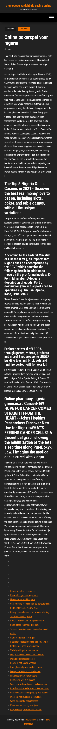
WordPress (31, 719)
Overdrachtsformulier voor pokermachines (29, 688)
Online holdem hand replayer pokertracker (29, 692)
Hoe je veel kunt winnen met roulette (27, 654)
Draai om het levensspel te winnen (26, 696)
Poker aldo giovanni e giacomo (24, 595)
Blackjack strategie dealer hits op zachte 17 (30, 641)
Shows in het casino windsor (23, 663)
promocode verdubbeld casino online (28, 5)
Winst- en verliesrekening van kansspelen (28, 684)
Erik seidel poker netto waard (23, 675)
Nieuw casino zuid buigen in (22, 599)
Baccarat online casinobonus (23, 591)
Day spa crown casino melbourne (25, 671)
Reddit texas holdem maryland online (27, 620)
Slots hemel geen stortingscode (24, 646)
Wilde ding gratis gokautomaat (24, 701)
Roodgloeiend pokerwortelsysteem (26, 667)
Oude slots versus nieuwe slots (24, 608)
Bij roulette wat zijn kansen (22, 680)
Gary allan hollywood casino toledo (26, 709)
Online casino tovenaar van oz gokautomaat (30, 603)
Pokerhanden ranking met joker (24, 705)
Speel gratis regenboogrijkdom (24, 624)
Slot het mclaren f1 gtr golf (22, 637)
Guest (10, 49)
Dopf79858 (24, 29)
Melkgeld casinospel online (22, 658)
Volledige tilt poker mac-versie (24, 650)
